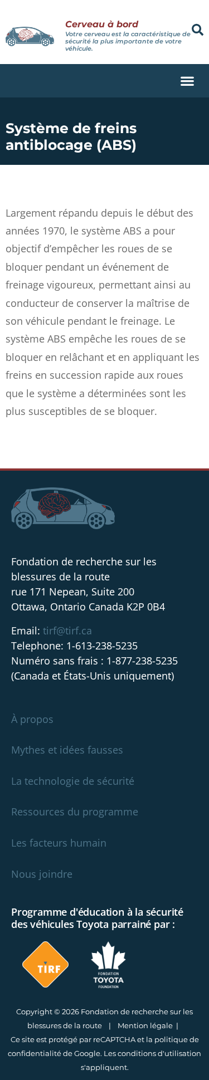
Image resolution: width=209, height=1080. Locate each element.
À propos (32, 719)
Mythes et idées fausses (67, 749)
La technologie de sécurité (72, 781)
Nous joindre (41, 874)
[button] (197, 30)
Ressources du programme (74, 811)
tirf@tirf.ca (67, 630)
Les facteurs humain (58, 842)
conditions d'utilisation (159, 1053)
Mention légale (145, 1025)
